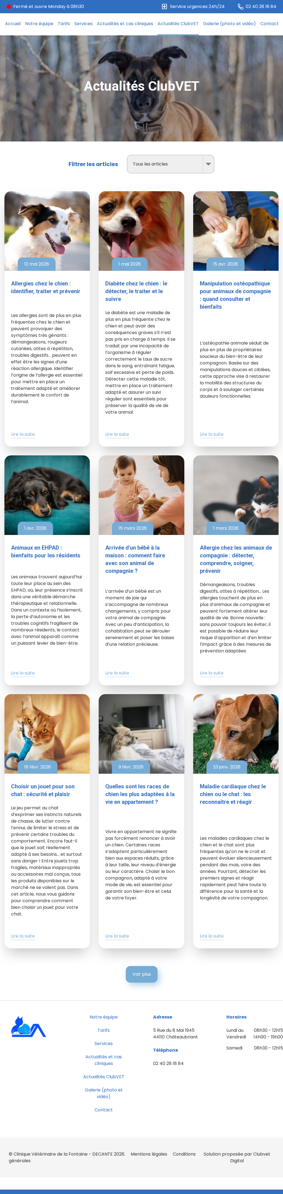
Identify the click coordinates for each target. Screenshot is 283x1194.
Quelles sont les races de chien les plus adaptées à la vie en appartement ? (140, 794)
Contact (269, 23)
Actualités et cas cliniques (125, 23)
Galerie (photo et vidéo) (229, 23)
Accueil (13, 23)
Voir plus (141, 974)
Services (83, 23)
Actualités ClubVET (178, 23)
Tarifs (64, 23)
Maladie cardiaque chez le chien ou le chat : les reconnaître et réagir (233, 794)
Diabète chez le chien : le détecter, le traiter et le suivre (136, 291)
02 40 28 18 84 (168, 1063)
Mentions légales (149, 1154)
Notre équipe (39, 23)
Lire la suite (23, 434)
